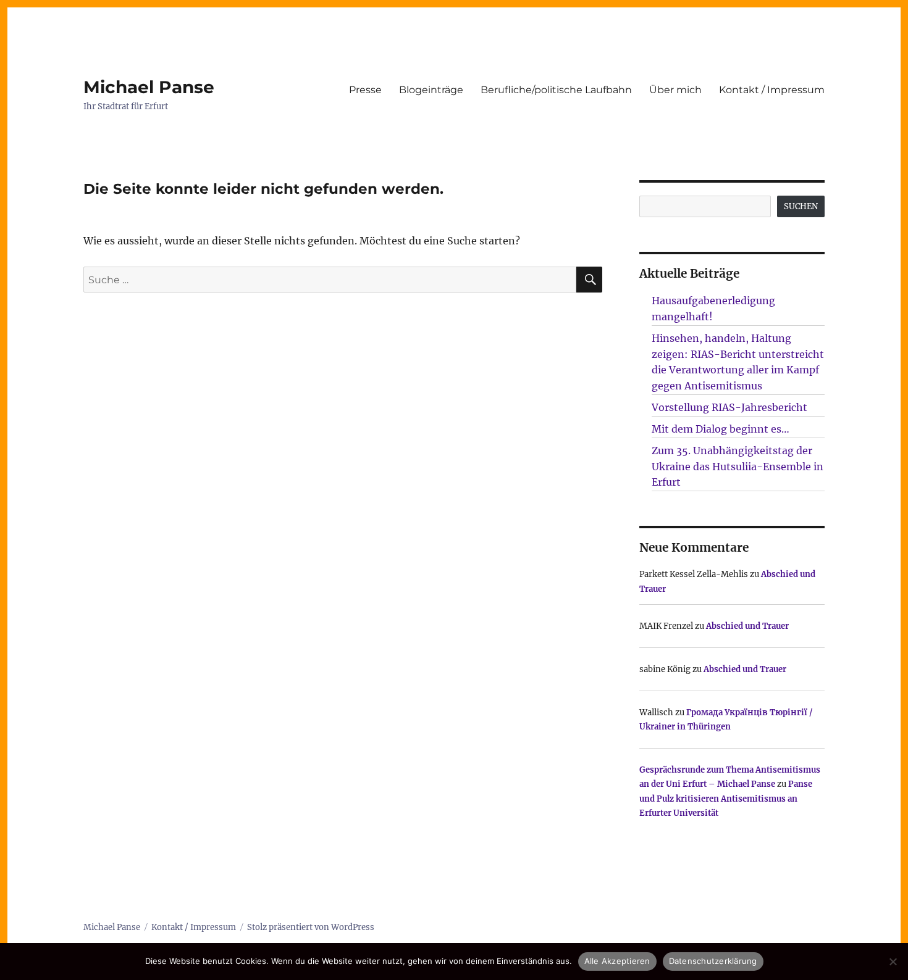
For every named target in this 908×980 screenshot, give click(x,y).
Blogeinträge (431, 90)
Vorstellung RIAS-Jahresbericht (729, 407)
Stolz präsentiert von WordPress (310, 927)
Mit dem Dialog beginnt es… (720, 429)
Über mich (675, 90)
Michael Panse (148, 87)
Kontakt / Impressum (772, 90)
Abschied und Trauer (747, 626)
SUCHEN (801, 206)
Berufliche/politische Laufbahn (556, 90)
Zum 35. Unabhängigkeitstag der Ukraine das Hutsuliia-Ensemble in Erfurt (737, 466)
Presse (365, 90)
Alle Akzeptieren (617, 961)
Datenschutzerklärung (713, 961)
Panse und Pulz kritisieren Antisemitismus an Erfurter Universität (725, 798)
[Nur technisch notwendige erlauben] (892, 961)
